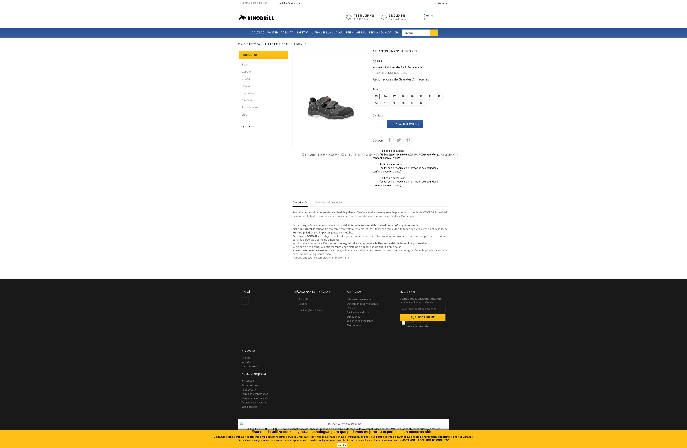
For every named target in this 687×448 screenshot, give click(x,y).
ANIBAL (361, 32)
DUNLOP (386, 32)
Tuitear (398, 140)
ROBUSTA (287, 32)
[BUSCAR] (434, 33)
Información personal (359, 299)
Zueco (246, 79)
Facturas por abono (358, 312)
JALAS (338, 32)
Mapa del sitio (249, 406)
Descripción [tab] (300, 202)
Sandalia (247, 100)
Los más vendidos (252, 366)
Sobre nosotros (250, 385)
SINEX (349, 32)
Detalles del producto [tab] (328, 202)
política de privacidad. (418, 326)
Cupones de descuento (360, 321)
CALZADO (258, 32)
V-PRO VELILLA (321, 32)
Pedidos (351, 308)
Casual (246, 86)
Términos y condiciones (255, 394)
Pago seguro (249, 389)
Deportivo (248, 93)
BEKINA (373, 32)
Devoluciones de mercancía (362, 303)
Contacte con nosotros (254, 2)
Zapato (246, 71)
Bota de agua (250, 107)
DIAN (397, 32)
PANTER (272, 32)
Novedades (248, 362)
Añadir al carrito (405, 124)
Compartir (389, 140)
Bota (245, 64)
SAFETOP (302, 32)
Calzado (248, 127)
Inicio (244, 33)
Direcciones (353, 316)
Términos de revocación (255, 398)
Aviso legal (248, 381)
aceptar (342, 445)
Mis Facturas (354, 325)
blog (244, 114)
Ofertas (246, 357)
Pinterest (408, 140)
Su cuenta (354, 292)
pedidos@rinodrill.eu (310, 310)
